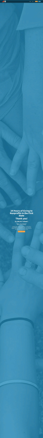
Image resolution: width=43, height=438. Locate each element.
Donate (36, 1)
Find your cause (22, 231)
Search (30, 1)
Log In (39, 1)
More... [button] (33, 1)
